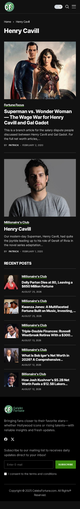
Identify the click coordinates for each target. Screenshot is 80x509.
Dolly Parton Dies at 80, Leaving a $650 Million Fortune (47, 284)
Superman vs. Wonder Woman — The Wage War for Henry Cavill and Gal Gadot (38, 117)
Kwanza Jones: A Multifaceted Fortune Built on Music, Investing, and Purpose (47, 311)
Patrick (14, 145)
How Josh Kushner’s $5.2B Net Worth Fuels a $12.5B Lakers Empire (45, 384)
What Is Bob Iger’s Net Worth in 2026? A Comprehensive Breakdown (45, 359)
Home (7, 21)
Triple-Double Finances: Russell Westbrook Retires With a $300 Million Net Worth (46, 335)
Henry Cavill (17, 229)
